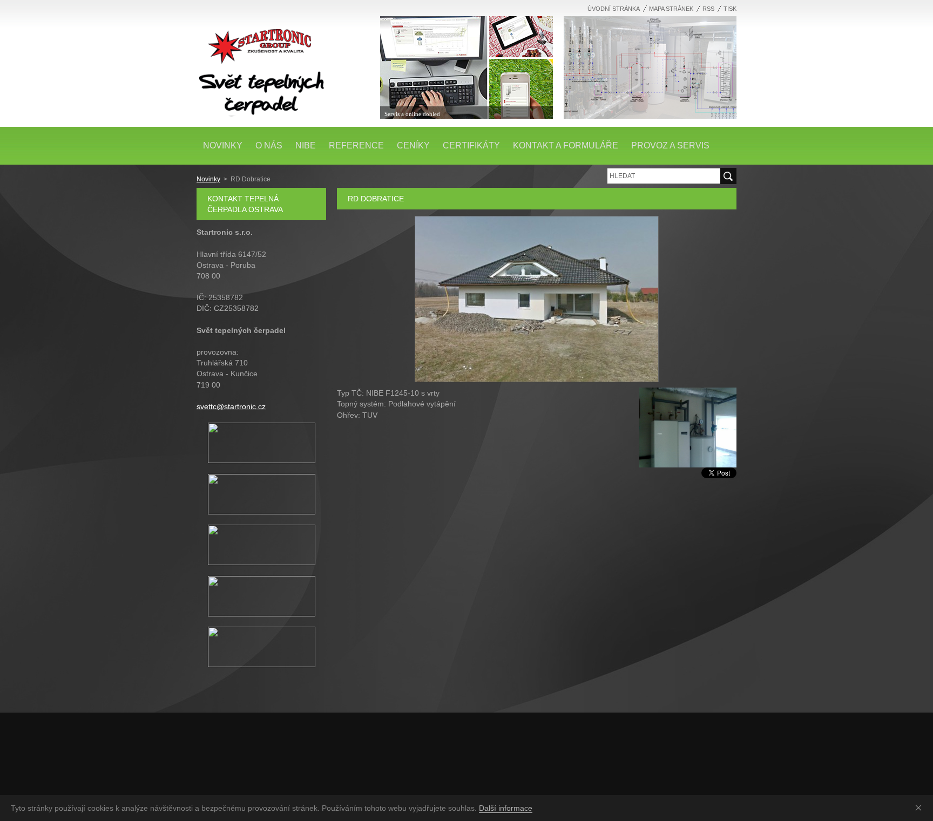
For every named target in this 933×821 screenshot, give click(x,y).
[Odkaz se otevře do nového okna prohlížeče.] (537, 379)
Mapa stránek (671, 8)
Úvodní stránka (613, 8)
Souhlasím (920, 807)
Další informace (505, 808)
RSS (708, 8)
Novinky (208, 179)
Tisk (730, 8)
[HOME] (283, 64)
